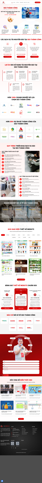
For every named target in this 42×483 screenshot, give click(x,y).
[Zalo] (2, 481)
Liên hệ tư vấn (25, 2)
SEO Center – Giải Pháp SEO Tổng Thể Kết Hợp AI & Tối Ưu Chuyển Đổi (7, 395)
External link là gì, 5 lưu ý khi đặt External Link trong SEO (34, 395)
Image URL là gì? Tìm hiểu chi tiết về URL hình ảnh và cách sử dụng (34, 411)
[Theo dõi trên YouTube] (15, 448)
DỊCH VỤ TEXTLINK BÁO (21, 54)
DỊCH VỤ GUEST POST (8, 54)
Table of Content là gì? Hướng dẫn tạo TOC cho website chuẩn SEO (20, 411)
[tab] (3, 235)
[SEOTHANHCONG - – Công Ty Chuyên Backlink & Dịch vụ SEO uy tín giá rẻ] (3, 2)
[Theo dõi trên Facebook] (11, 448)
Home (12, 2)
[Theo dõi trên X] (13, 448)
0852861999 (16, 432)
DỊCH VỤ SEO (34, 54)
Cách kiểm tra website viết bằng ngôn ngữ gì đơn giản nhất (6, 411)
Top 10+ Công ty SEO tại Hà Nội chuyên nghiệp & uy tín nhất (20, 395)
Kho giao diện (21, 2)
